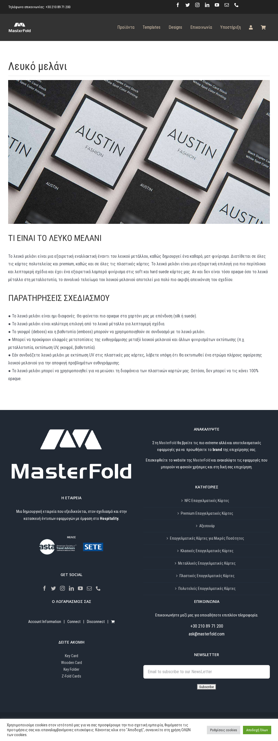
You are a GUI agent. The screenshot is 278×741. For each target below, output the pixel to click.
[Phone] (98, 588)
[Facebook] (44, 588)
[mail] (227, 5)
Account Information (44, 621)
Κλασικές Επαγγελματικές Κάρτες (207, 551)
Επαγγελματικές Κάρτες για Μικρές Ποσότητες (207, 538)
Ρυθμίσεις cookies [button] (223, 730)
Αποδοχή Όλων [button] (257, 730)
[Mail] (89, 588)
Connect (74, 621)
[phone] (236, 5)
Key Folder (71, 669)
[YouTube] (80, 588)
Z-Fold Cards (71, 676)
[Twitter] (53, 588)
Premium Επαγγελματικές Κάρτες (207, 513)
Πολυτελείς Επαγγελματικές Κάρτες (207, 588)
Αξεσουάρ (207, 526)
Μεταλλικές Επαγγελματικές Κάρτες (207, 563)
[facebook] (178, 5)
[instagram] (197, 5)
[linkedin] (207, 5)
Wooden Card (71, 662)
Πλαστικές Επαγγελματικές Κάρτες (207, 576)
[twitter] (187, 5)
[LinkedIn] (71, 588)
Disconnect (96, 621)
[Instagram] (62, 588)
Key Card (71, 656)
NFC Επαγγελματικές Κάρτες (207, 500)
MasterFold (167, 443)
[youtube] (217, 5)
